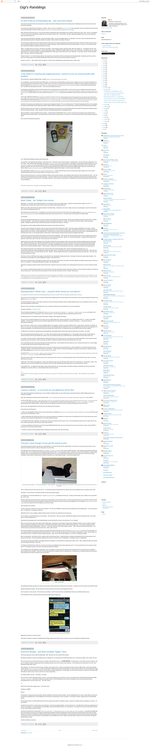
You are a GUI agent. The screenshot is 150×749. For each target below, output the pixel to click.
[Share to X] (42, 64)
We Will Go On (106, 381)
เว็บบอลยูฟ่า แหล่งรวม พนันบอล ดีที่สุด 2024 (112, 210)
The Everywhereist (107, 198)
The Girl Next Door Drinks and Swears (112, 384)
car (91, 203)
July (105, 110)
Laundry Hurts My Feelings (109, 255)
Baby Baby (105, 418)
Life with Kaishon (107, 351)
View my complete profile (106, 27)
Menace (105, 447)
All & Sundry (106, 150)
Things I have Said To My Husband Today (111, 322)
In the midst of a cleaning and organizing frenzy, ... (114, 93)
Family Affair (105, 256)
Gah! (104, 442)
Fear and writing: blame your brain (110, 229)
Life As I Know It (107, 245)
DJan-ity (105, 174)
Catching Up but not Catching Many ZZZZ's (112, 276)
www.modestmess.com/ (108, 477)
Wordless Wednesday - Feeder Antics (110, 424)
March (105, 117)
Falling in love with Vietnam (108, 331)
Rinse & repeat (106, 261)
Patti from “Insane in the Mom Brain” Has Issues (112, 235)
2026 (104, 60)
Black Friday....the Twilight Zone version (37, 200)
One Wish (105, 342)
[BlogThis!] (40, 64)
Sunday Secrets (106, 141)
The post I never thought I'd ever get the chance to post (44, 443)
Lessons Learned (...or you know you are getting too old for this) (47, 390)
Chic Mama (105, 460)
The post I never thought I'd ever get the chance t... (114, 100)
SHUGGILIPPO (106, 208)
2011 (104, 123)
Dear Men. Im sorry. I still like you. (110, 401)
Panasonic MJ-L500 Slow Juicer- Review (111, 357)
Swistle (105, 145)
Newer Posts (24, 730)
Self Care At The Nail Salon (108, 215)
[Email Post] (36, 64)
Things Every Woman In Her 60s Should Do (112, 251)
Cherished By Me (107, 330)
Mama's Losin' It (107, 218)
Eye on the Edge (107, 169)
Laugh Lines (106, 250)
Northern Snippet (107, 285)
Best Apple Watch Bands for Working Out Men (112, 246)
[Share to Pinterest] (45, 64)
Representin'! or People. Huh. (109, 312)
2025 (104, 62)
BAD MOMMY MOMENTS (108, 465)
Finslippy (105, 228)
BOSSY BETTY (106, 370)
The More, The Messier (108, 179)
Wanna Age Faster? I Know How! (110, 180)
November (106, 89)
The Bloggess (106, 154)
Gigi (111, 19)
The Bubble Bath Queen (108, 375)
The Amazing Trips (107, 472)
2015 (104, 80)
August (105, 108)
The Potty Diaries (107, 259)
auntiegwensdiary (107, 346)
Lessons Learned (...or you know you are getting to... (115, 98)
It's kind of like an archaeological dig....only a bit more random (46, 21)
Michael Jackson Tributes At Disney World (111, 136)
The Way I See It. (107, 427)
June (105, 112)
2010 (104, 125)
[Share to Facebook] (44, 64)
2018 (104, 75)
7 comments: (31, 724)
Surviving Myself (107, 188)
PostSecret (105, 140)
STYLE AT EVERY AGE (108, 395)
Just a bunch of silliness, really (110, 159)
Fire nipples (105, 156)
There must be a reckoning (108, 271)
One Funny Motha (107, 335)
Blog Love (105, 505)
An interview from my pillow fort (109, 366)
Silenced (105, 419)
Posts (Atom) (29, 732)
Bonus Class (105, 146)
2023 (104, 65)
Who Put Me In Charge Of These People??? (113, 437)
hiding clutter (55, 92)
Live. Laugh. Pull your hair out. (110, 400)
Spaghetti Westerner (108, 441)
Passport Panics (106, 327)
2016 (104, 78)
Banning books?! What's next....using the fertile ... (114, 96)
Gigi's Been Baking (107, 45)
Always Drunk (106, 204)
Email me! (103, 33)
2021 (104, 69)
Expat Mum (105, 325)
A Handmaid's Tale (36, 309)
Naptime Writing (107, 379)
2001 (104, 129)
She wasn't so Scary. (107, 165)
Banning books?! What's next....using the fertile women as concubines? (50, 291)
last (27, 203)
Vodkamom (105, 164)
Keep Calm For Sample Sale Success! (111, 396)
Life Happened (106, 317)
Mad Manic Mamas (107, 450)
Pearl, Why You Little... (108, 311)
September (106, 106)
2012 (104, 86)
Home (59, 730)
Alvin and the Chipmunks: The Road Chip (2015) (113, 410)
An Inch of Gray (107, 275)
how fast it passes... (107, 452)
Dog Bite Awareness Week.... (109, 189)
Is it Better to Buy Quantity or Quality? (110, 307)
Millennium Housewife (108, 321)
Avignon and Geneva (107, 241)
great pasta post (67, 28)
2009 (104, 127)
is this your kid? (106, 466)
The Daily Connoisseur (108, 183)
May (105, 113)
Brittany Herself (106, 264)
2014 (104, 82)
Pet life (104, 151)
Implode (105, 456)
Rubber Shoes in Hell (108, 193)
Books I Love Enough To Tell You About (108, 507)
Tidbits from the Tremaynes (109, 390)
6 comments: (31, 64)
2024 (104, 63)
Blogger (80, 744)
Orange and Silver (107, 413)
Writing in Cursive (106, 376)
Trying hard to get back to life (109, 170)
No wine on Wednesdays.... (109, 408)
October (106, 104)
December (106, 87)
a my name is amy (107, 289)
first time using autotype (108, 175)
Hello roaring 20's (106, 286)
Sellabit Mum (106, 341)
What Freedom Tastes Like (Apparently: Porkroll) (113, 291)
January (106, 121)
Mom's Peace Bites (107, 316)
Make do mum (106, 405)
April (105, 115)
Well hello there (106, 347)
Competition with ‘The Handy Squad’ (110, 461)
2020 (104, 71)
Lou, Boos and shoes (108, 360)
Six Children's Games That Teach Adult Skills (112, 414)
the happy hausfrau (107, 300)
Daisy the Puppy (106, 352)
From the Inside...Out (108, 455)
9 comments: (31, 191)
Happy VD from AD (107, 205)
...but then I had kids (108, 280)
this (61, 99)
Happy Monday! (106, 371)
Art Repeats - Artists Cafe (108, 429)
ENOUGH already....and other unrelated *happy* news (43, 652)
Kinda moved (106, 224)
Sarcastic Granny (107, 423)
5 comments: (31, 433)
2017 (104, 76)
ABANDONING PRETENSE (109, 294)
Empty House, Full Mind (108, 213)
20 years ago (106, 281)
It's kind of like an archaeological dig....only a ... (113, 91)
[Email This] (39, 64)
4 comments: (31, 282)
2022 (104, 67)
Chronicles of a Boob (108, 365)
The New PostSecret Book (108, 434)
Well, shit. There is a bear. (108, 194)
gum (80, 321)
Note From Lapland (107, 475)
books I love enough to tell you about (32, 381)
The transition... (106, 361)
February (106, 119)
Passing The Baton (107, 219)
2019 (104, 73)
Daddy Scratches (107, 270)
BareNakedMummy (107, 223)
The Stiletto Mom (107, 306)
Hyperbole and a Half (108, 446)
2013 (104, 84)
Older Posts (94, 730)
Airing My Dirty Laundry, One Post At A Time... (113, 135)
